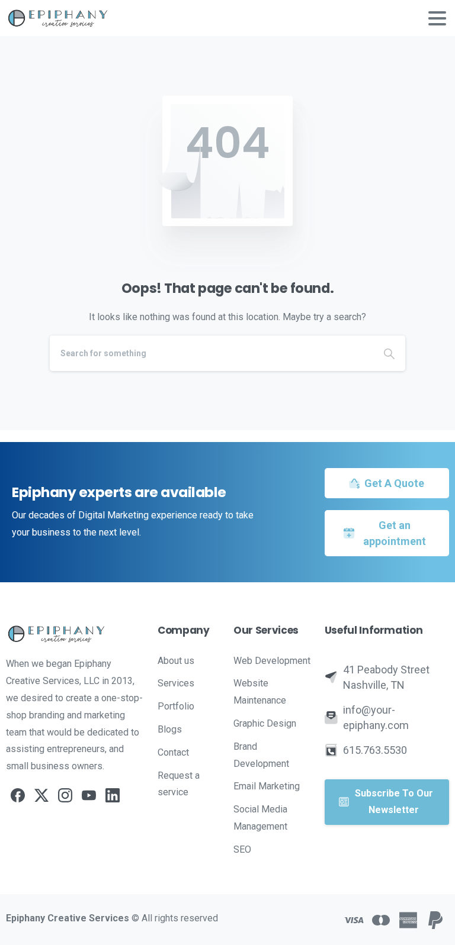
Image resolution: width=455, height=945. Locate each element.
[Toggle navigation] (437, 18)
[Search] (389, 353)
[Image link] (76, 634)
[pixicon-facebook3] (18, 794)
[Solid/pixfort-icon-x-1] (41, 794)
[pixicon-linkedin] (112, 794)
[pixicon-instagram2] (65, 794)
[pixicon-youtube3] (89, 794)
